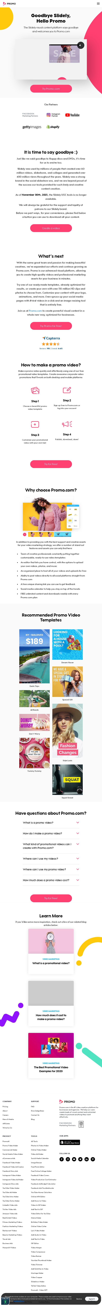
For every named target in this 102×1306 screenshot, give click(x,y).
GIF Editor (35, 1243)
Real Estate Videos (10, 1218)
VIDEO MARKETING (51, 959)
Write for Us (7, 1128)
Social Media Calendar (40, 1158)
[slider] (48, 77)
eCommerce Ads (9, 1158)
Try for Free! (51, 464)
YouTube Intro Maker (11, 1197)
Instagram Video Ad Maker (13, 1180)
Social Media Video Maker (13, 1154)
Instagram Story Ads (11, 1184)
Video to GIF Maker (38, 1205)
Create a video (51, 228)
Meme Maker (36, 1218)
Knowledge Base (37, 1111)
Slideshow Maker (37, 1282)
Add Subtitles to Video (39, 1269)
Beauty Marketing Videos (12, 1235)
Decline (79, 1299)
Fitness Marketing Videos (12, 1222)
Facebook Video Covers (40, 1175)
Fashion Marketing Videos (13, 1226)
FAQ (32, 1107)
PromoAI (6, 1141)
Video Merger (36, 1248)
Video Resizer (36, 1256)
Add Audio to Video (38, 1235)
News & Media (8, 1119)
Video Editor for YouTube (40, 1214)
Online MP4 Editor (38, 1197)
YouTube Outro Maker (11, 1201)
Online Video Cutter (38, 1226)
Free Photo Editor (37, 1167)
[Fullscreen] (84, 77)
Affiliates (6, 1124)
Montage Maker (37, 1273)
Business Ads (8, 1243)
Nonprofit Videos (9, 1248)
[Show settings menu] (79, 77)
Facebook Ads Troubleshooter (42, 1188)
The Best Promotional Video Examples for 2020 (51, 1069)
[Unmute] (74, 77)
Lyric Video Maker (38, 1231)
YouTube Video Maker (11, 1188)
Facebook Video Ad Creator (13, 1167)
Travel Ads (7, 1239)
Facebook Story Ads (10, 1171)
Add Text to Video (38, 1239)
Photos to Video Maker (40, 1146)
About (5, 1111)
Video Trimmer (36, 1265)
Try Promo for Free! (51, 326)
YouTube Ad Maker (10, 1192)
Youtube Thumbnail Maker (41, 1260)
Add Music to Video (38, 1201)
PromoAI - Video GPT (39, 1290)
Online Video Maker (38, 1150)
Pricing (5, 1107)
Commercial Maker (10, 1150)
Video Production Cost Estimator (43, 1180)
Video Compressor (38, 1252)
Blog (33, 1119)
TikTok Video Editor (38, 1286)
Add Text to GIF (37, 1209)
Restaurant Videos (10, 1231)
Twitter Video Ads (9, 1209)
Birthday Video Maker (39, 1222)
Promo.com (35, 310)
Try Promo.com (51, 88)
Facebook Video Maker (11, 1163)
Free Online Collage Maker (41, 1171)
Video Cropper (36, 1277)
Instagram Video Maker (12, 1175)
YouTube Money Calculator (41, 1192)
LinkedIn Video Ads (10, 1205)
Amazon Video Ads (10, 1214)
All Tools (34, 1141)
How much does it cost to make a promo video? (51, 1017)
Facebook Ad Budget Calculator (43, 1184)
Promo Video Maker (10, 1146)
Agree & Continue (91, 1299)
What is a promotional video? (51, 963)
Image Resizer (36, 1163)
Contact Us (35, 1115)
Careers (5, 1115)
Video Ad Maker (37, 1154)
